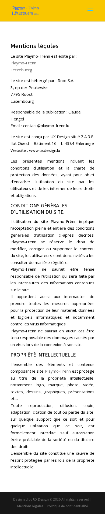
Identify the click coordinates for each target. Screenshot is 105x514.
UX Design (40, 499)
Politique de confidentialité (67, 506)
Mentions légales (30, 506)
